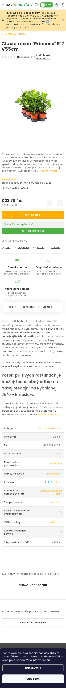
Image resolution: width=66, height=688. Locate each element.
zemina (55, 502)
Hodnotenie (28, 306)
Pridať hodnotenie (33, 585)
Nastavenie (33, 668)
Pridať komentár (33, 622)
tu (48, 660)
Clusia (56, 453)
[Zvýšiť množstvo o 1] (60, 203)
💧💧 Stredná (52, 482)
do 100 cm (54, 522)
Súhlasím (33, 679)
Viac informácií (48, 170)
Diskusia (47, 306)
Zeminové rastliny (49, 428)
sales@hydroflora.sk (49, 414)
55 (60, 512)
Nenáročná (55, 463)
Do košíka (33, 215)
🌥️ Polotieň (53, 473)
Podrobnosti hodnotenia (43, 57)
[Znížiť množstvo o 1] (49, 203)
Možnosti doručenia (17, 188)
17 (61, 532)
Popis (10, 306)
